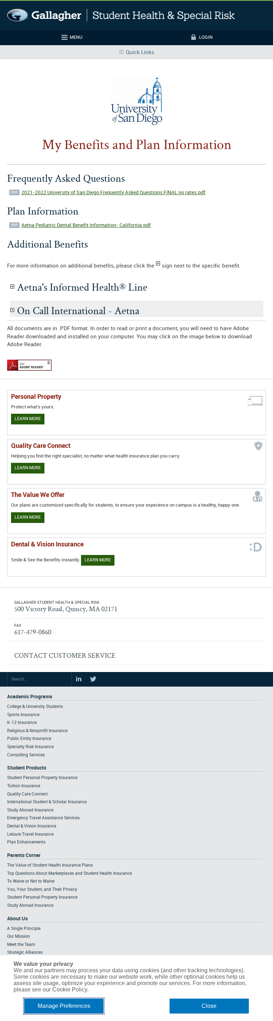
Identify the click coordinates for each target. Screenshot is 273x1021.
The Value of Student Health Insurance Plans (50, 865)
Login (206, 37)
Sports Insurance (23, 715)
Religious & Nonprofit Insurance (37, 731)
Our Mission (18, 936)
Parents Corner (24, 855)
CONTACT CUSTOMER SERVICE (65, 655)
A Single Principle (24, 928)
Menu (76, 37)
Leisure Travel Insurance (30, 834)
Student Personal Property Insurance (42, 778)
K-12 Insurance (22, 722)
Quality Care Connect (27, 794)
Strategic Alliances (25, 952)
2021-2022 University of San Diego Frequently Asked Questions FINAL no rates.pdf (113, 192)
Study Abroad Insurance (30, 810)
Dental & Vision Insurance (31, 826)
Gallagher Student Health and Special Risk (121, 15)
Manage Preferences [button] (64, 1006)
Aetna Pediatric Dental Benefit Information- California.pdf (86, 225)
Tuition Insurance (23, 786)
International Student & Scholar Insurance (47, 802)
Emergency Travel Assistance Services (43, 818)
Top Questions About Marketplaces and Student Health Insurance (69, 873)
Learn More (28, 419)
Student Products (26, 768)
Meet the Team (21, 944)
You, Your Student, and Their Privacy (42, 889)
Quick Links (140, 52)
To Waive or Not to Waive (30, 881)
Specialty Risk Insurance (30, 747)
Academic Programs (29, 696)
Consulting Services (26, 755)
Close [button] (209, 1006)
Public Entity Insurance (29, 738)
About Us (17, 918)
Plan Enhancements (26, 842)
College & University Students (35, 706)
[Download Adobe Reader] (29, 371)
